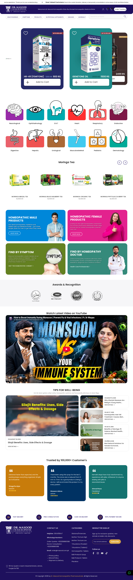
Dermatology (118, 150)
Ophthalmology (35, 123)
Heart (77, 123)
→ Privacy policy (53, 556)
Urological (56, 150)
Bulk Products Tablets (79, 558)
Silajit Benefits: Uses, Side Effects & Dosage (30, 442)
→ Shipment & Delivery (55, 560)
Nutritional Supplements (55, 17)
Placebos (75, 562)
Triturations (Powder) (79, 544)
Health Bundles (12, 17)
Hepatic (35, 150)
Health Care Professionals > (80, 266)
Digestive (14, 150)
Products (38, 17)
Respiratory (98, 123)
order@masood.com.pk (58, 551)
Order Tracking (120, 9)
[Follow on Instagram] (98, 553)
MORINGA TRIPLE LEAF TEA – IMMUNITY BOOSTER (114, 198)
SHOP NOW (14, 233)
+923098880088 (53, 547)
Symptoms (26, 17)
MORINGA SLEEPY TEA (51, 197)
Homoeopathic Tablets (80, 551)
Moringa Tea (82, 17)
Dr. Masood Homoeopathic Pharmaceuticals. (67, 576)
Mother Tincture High (79, 537)
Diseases (71, 17)
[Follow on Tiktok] (106, 553)
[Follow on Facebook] (93, 553)
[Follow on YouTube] (102, 553)
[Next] (125, 162)
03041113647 (55, 534)
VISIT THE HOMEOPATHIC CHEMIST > (20, 266)
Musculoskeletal (77, 150)
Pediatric (97, 150)
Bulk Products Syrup (79, 555)
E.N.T (56, 123)
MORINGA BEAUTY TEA (83, 197)
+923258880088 (64, 542)
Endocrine (118, 123)
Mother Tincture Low (79, 541)
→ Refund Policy (53, 558)
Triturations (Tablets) (79, 548)
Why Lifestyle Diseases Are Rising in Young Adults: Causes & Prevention (114, 402)
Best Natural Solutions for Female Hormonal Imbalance (114, 445)
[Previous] (119, 162)
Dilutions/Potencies (79, 534)
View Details (12, 446)
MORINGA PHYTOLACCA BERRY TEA (20, 197)
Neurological (14, 123)
